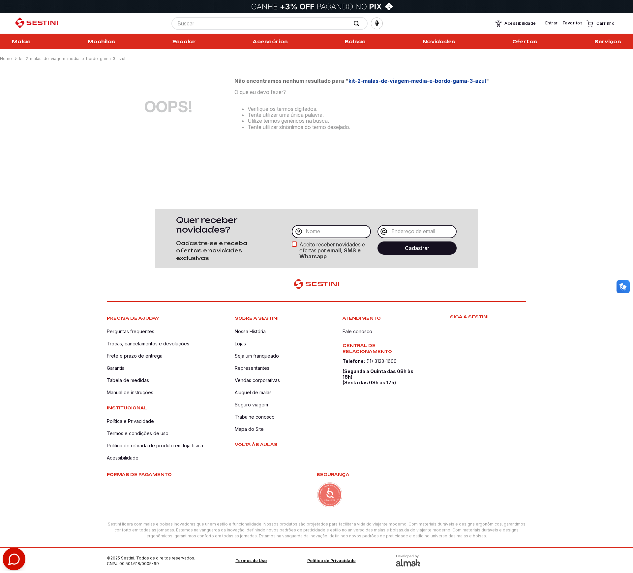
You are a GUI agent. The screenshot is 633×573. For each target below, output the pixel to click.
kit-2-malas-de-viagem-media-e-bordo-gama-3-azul (72, 58)
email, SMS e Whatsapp (330, 253)
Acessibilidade (520, 23)
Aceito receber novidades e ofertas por (332, 250)
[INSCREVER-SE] (417, 248)
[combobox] (269, 23)
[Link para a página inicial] (6, 59)
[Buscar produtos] (358, 23)
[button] (377, 23)
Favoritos (573, 22)
